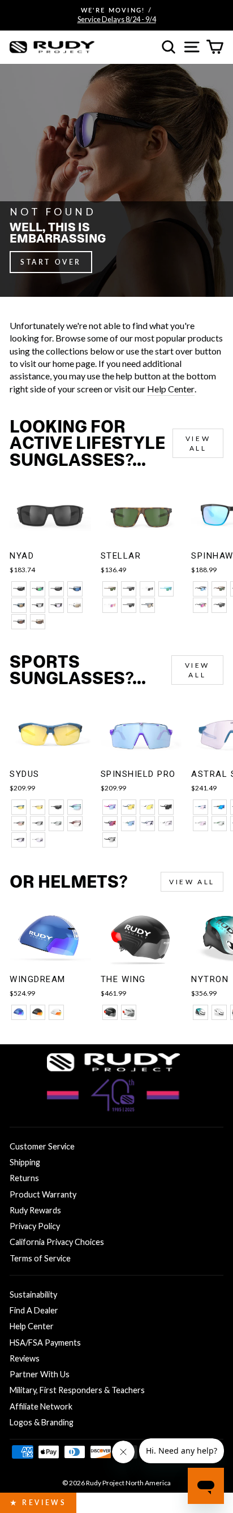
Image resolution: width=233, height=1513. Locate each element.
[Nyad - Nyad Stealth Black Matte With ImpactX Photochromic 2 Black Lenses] (38, 605)
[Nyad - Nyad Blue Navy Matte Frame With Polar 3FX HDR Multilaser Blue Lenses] (75, 589)
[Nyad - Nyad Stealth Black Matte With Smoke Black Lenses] (19, 589)
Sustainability (33, 1294)
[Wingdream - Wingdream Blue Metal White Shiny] (19, 1012)
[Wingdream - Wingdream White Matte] (56, 1012)
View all (197, 443)
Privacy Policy (35, 1226)
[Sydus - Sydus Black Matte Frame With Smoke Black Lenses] (56, 807)
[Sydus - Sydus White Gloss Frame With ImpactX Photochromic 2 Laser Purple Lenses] (38, 840)
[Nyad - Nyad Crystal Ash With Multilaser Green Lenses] (38, 589)
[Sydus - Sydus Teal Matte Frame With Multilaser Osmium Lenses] (75, 807)
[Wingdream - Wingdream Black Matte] (38, 1012)
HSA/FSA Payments (45, 1342)
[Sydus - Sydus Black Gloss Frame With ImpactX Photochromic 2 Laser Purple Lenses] (19, 840)
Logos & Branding (42, 1422)
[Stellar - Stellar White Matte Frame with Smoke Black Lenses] (147, 589)
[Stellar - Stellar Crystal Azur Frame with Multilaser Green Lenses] (166, 589)
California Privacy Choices (57, 1242)
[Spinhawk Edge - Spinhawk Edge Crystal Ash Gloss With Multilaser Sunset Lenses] (200, 605)
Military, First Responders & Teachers (77, 1390)
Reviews (25, 1358)
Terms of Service (40, 1258)
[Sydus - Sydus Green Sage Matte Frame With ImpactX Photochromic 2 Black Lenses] (56, 823)
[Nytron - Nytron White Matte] (219, 1012)
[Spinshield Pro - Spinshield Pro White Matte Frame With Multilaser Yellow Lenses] (147, 807)
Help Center (171, 388)
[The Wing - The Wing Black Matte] (110, 1012)
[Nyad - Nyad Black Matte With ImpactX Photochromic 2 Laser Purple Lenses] (56, 605)
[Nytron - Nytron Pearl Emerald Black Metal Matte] (200, 1012)
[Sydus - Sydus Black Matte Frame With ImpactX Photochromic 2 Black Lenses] (38, 823)
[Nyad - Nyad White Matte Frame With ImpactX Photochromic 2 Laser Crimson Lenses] (75, 605)
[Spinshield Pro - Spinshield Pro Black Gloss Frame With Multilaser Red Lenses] (110, 823)
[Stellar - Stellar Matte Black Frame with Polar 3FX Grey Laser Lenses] (129, 605)
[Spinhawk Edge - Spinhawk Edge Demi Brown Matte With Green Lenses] (219, 589)
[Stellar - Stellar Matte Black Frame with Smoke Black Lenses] (129, 589)
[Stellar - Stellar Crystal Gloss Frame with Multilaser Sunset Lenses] (110, 605)
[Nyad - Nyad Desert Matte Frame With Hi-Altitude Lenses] (38, 622)
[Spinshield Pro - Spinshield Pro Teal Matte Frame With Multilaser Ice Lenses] (129, 823)
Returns (24, 1178)
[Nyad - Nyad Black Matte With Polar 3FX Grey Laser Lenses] (56, 589)
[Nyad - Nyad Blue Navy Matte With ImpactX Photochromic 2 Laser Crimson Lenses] (19, 605)
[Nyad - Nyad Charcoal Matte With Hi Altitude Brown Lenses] (19, 622)
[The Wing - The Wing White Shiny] (129, 1012)
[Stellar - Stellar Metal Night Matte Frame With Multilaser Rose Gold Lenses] (147, 605)
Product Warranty (43, 1194)
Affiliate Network (41, 1406)
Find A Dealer (34, 1310)
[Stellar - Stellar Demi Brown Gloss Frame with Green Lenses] (110, 589)
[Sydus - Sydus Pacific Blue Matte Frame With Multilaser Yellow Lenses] (19, 807)
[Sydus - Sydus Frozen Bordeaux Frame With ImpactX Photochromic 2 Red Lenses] (75, 823)
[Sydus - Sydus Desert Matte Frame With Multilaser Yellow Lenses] (38, 807)
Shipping (25, 1162)
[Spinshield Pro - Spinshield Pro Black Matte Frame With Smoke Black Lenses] (166, 807)
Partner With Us (40, 1374)
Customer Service (42, 1146)
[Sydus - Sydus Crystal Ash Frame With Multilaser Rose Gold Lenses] (19, 823)
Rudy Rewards (35, 1210)
